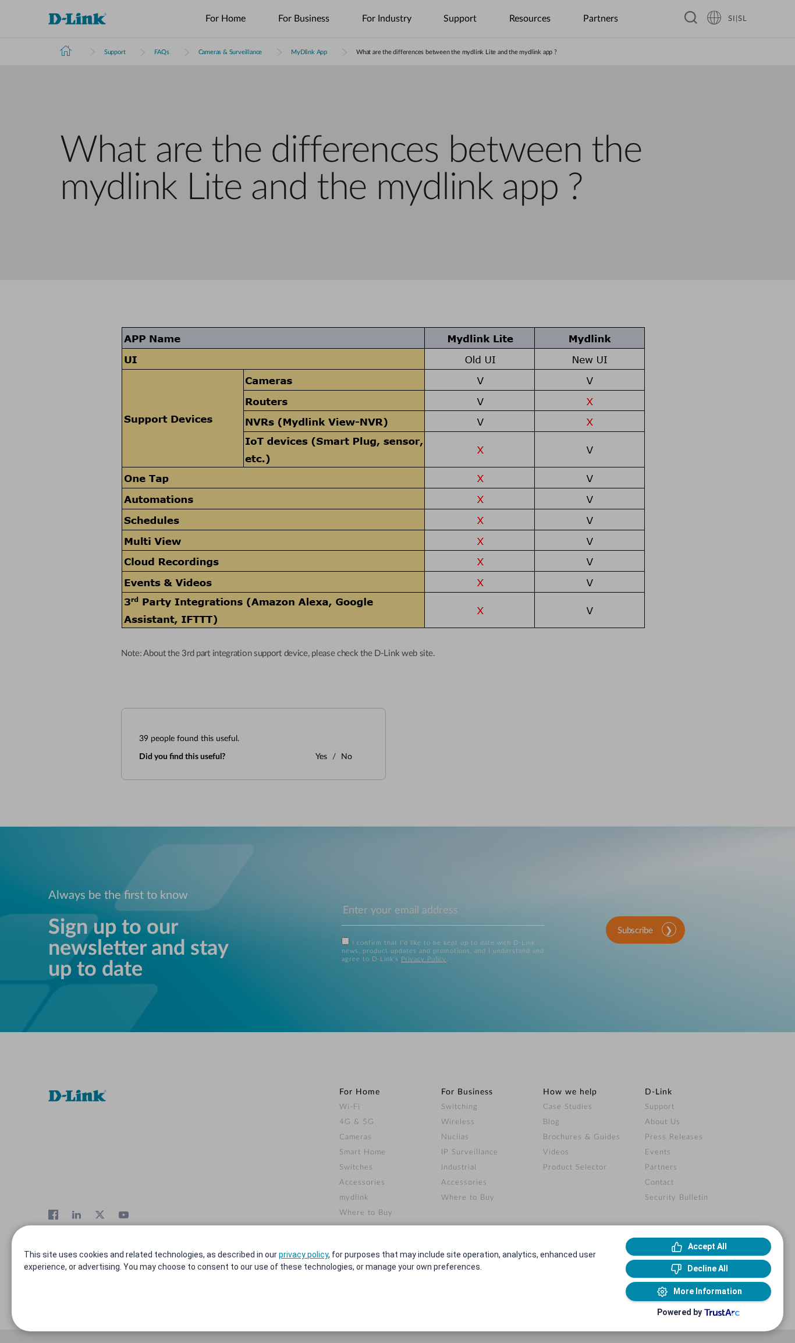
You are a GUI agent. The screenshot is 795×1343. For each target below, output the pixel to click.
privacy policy (303, 1254)
